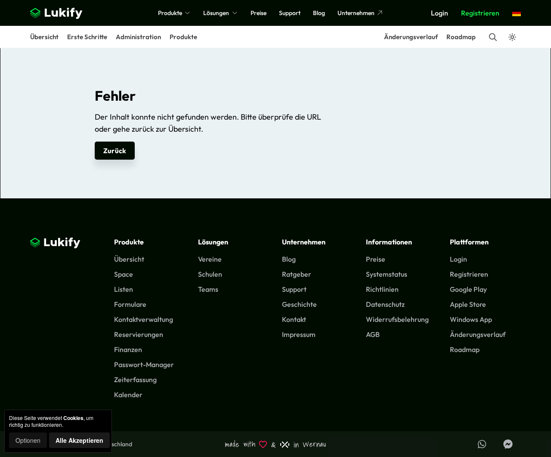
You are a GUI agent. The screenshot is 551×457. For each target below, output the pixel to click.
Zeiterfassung (135, 379)
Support (289, 13)
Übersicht (44, 37)
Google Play (468, 289)
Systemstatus (386, 274)
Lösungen (216, 13)
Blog (319, 13)
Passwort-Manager (144, 364)
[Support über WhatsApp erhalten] (482, 444)
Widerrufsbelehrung (397, 319)
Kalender (128, 394)
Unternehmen (356, 13)
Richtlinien (382, 289)
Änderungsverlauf (411, 37)
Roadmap (461, 37)
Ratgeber (296, 274)
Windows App (471, 319)
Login (439, 13)
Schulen (210, 274)
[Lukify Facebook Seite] (508, 444)
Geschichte (299, 304)
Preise (258, 13)
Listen (123, 289)
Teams (208, 289)
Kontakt (294, 319)
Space (123, 274)
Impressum (299, 334)
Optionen (27, 440)
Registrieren (480, 13)
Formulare (130, 304)
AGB (373, 334)
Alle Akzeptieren (79, 440)
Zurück (114, 150)
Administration (138, 37)
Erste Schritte (87, 37)
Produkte (170, 13)
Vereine (210, 259)
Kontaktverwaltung (143, 319)
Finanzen (128, 349)
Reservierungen (138, 334)
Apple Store (468, 304)
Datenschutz (385, 304)
